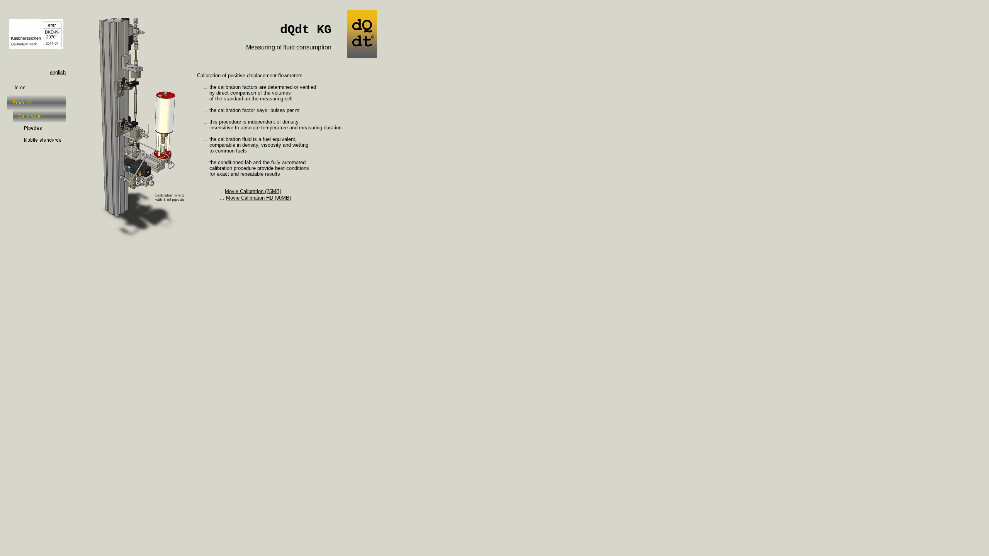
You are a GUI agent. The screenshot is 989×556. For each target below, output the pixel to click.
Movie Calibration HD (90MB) (258, 198)
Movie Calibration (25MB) (253, 191)
